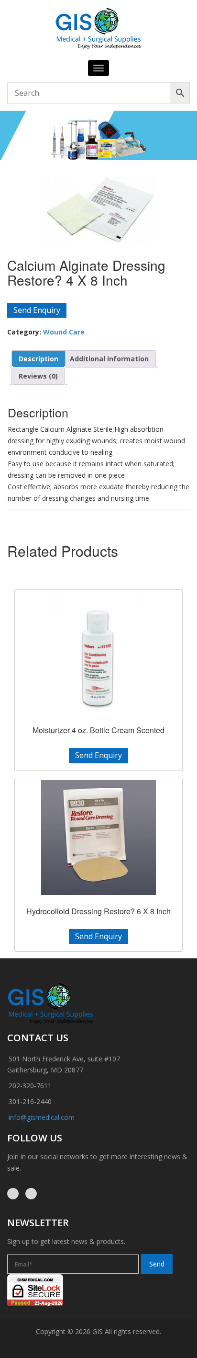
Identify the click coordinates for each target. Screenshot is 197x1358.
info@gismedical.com (42, 1117)
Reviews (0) (38, 375)
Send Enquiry (36, 310)
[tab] (38, 359)
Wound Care (64, 331)
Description (38, 358)
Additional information (109, 358)
